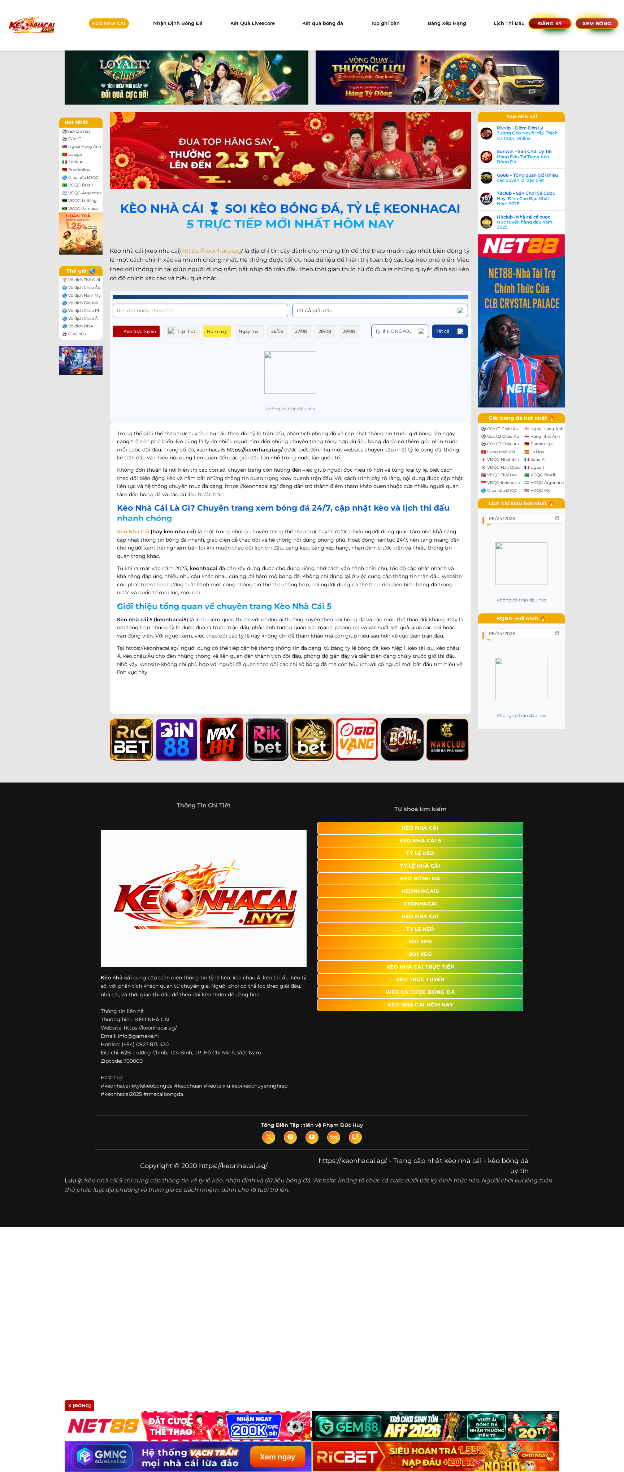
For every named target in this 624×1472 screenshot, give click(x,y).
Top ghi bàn (385, 23)
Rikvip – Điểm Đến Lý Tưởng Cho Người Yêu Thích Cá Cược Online (527, 133)
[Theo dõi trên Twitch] (355, 1137)
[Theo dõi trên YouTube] (312, 1137)
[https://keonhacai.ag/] (31, 25)
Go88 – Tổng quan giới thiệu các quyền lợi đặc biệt (527, 178)
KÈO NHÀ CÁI (108, 23)
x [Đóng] (79, 1405)
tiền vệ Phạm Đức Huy (333, 1125)
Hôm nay (217, 331)
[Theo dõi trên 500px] (333, 1137)
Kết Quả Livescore (252, 23)
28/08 (324, 331)
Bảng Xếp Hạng (447, 23)
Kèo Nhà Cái (133, 531)
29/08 (349, 331)
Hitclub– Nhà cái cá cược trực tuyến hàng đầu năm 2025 (524, 222)
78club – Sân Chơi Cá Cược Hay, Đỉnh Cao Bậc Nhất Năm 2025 (526, 198)
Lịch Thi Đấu (509, 23)
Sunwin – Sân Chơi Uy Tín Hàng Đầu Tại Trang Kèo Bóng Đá (524, 156)
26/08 (277, 331)
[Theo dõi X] (268, 1137)
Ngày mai (249, 331)
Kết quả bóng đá (322, 23)
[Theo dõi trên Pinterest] (290, 1137)
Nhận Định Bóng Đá (178, 23)
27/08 (301, 331)
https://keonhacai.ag (211, 250)
